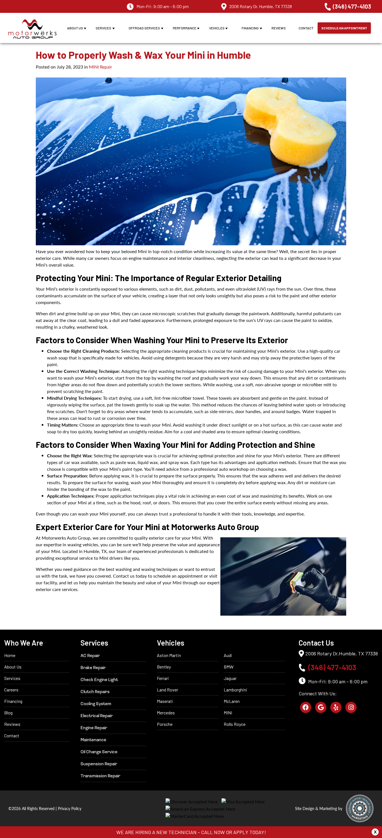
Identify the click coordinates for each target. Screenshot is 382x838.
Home (9, 655)
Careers (11, 689)
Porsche (165, 724)
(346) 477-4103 (352, 6)
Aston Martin (169, 655)
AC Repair (90, 656)
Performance (184, 28)
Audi (228, 655)
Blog (8, 712)
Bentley (164, 666)
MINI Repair (100, 66)
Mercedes (166, 712)
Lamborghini (235, 689)
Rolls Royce (235, 724)
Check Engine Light (99, 680)
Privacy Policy (69, 808)
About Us (75, 28)
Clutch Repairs (95, 692)
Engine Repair (94, 728)
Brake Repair (93, 668)
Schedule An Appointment (344, 28)
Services (103, 28)
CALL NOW (213, 832)
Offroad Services (144, 28)
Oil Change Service (99, 752)
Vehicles (217, 28)
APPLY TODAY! (249, 832)
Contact (306, 28)
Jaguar (230, 678)
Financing (250, 28)
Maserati (165, 701)
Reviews (279, 28)
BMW (229, 666)
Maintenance (93, 740)
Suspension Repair (99, 764)
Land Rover (167, 689)
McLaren (232, 701)
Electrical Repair (97, 716)
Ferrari (163, 678)
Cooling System (96, 704)
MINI (228, 712)
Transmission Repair (100, 776)
